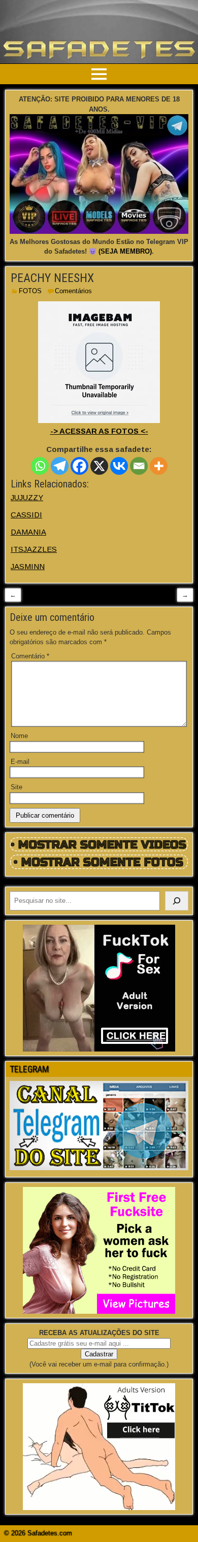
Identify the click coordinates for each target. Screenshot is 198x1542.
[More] (159, 466)
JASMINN (28, 566)
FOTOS (30, 291)
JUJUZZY (27, 497)
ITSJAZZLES (34, 549)
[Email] (139, 466)
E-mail (20, 761)
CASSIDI (26, 514)
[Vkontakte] (119, 466)
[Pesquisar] (176, 900)
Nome (19, 736)
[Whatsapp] (40, 466)
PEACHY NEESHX (52, 278)
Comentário (30, 656)
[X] (99, 466)
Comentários (73, 291)
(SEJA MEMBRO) (125, 251)
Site (16, 787)
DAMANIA (28, 532)
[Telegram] (60, 466)
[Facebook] (79, 466)
